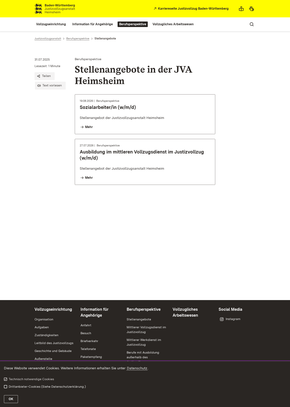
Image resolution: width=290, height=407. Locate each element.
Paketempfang (91, 357)
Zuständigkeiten (46, 335)
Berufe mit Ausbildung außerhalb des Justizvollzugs (143, 357)
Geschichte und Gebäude (53, 351)
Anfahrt (85, 325)
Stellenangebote (139, 319)
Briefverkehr (89, 341)
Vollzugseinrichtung (53, 309)
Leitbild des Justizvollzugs (54, 343)
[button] (45, 76)
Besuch (85, 333)
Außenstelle (43, 359)
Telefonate (88, 349)
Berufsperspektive (144, 309)
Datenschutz (137, 368)
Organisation (44, 319)
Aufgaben (42, 327)
